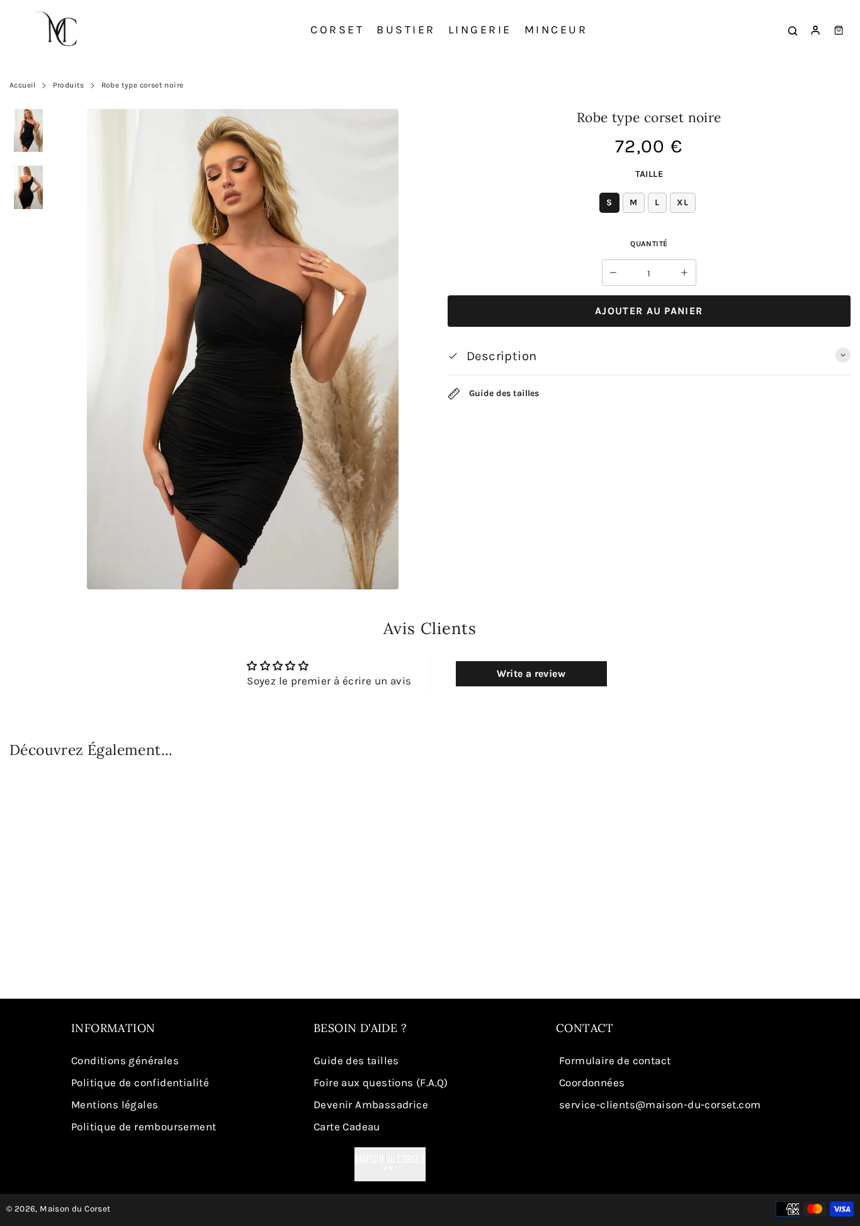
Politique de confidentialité (140, 1082)
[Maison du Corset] (59, 30)
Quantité (648, 243)
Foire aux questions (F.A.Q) (381, 1082)
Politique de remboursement (143, 1126)
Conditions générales (125, 1060)
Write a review (531, 673)
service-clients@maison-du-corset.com (660, 1104)
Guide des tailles (503, 393)
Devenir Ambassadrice (371, 1104)
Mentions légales (114, 1104)
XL (683, 202)
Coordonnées (592, 1082)
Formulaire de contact (614, 1060)
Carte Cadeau (347, 1126)
